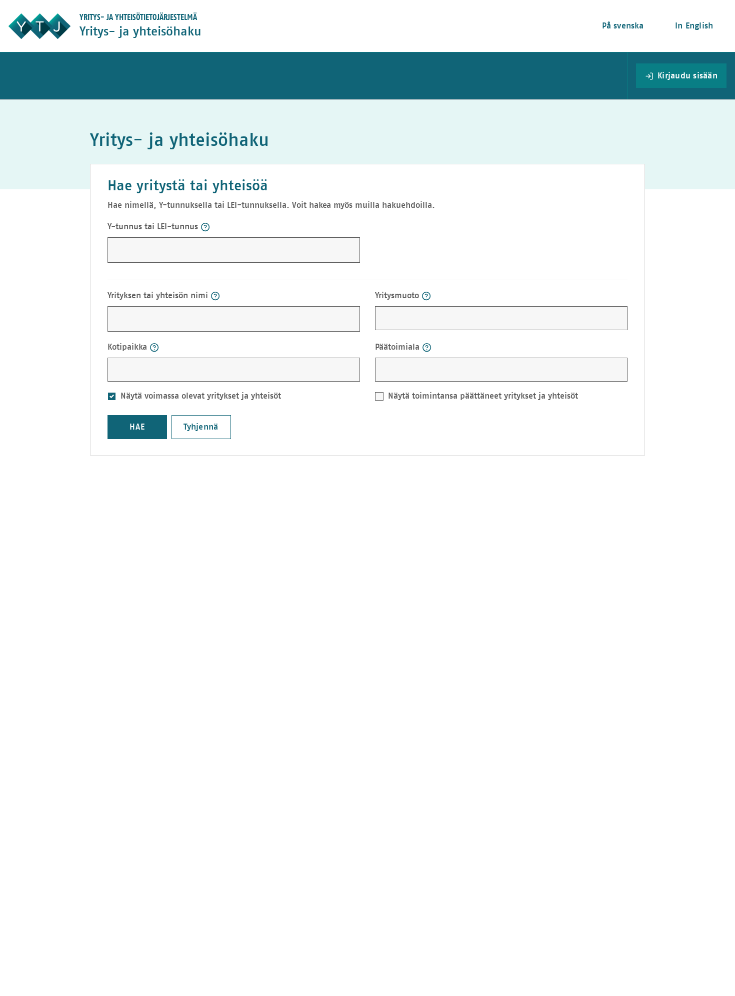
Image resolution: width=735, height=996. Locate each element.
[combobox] (448, 318)
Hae (137, 427)
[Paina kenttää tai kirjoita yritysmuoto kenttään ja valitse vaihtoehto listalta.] (426, 296)
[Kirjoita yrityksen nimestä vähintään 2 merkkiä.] (215, 296)
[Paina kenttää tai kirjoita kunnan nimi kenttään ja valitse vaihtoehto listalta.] (154, 347)
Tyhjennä (201, 427)
